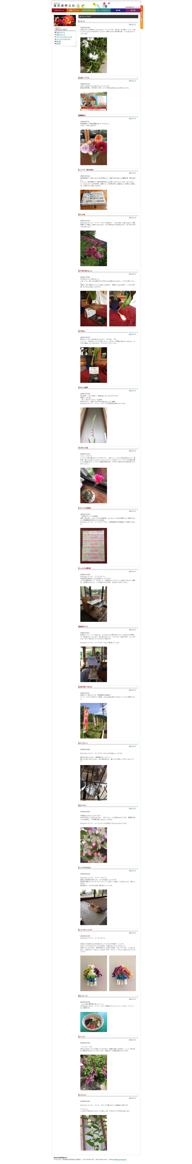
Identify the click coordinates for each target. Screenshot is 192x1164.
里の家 (58, 41)
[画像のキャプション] (93, 72)
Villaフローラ (132, 24)
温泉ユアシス (60, 34)
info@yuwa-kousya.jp (120, 1159)
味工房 (58, 43)
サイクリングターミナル (64, 37)
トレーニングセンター (63, 39)
